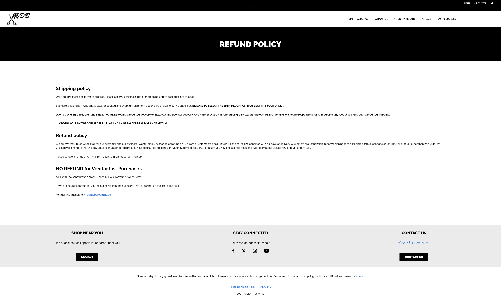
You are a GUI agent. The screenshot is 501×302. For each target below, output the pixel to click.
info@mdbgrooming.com (98, 194)
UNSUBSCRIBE (239, 287)
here (360, 276)
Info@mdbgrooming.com (413, 242)
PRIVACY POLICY (261, 287)
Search (87, 256)
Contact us (414, 257)
